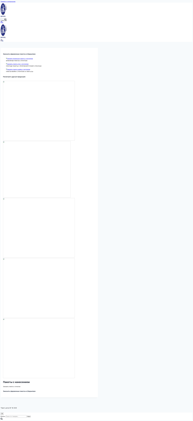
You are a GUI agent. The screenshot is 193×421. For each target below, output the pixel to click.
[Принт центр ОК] (4, 17)
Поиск (28, 416)
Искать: (3, 416)
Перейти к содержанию (8, 1)
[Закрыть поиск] (2, 414)
